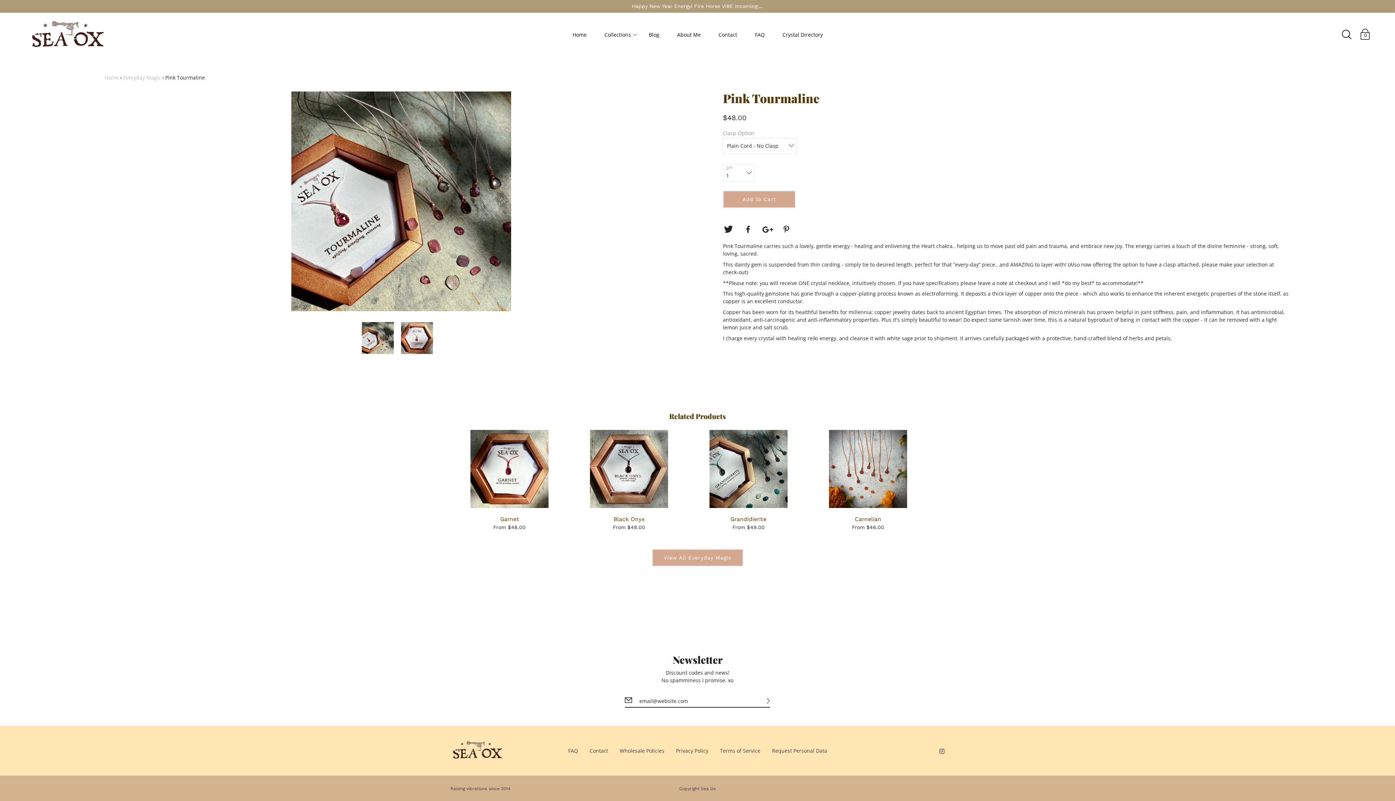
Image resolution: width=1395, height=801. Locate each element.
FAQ (760, 34)
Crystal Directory (803, 34)
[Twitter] (728, 229)
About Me (689, 34)
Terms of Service (740, 750)
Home (580, 34)
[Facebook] (748, 229)
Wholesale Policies (642, 750)
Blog (654, 34)
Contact (728, 34)
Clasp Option (739, 133)
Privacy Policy (692, 750)
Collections (617, 34)
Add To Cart (759, 199)
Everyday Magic (142, 77)
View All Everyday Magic (698, 558)
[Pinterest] (787, 229)
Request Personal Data (799, 750)
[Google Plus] (767, 229)
